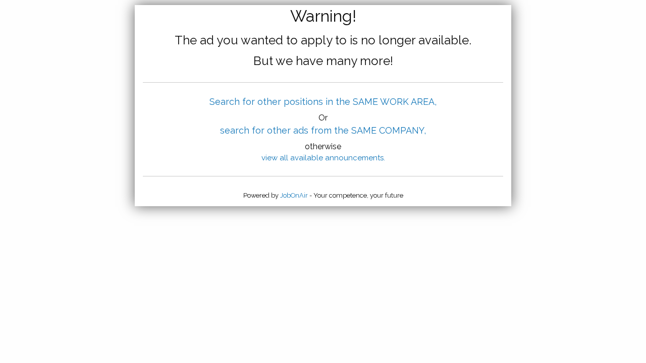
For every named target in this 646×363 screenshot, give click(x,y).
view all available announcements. (323, 157)
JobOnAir (294, 195)
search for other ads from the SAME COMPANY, (323, 130)
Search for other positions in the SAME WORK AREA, (323, 101)
